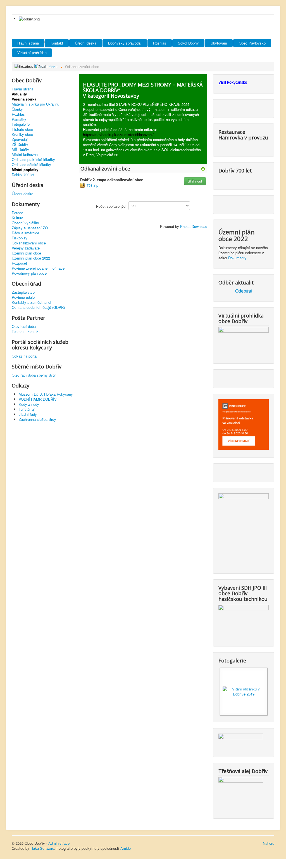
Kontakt (57, 43)
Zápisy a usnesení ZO (30, 227)
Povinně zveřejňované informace (38, 268)
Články (17, 109)
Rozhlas (159, 43)
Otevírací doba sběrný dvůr (34, 375)
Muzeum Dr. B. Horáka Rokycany (46, 394)
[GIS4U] (240, 740)
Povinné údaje (23, 297)
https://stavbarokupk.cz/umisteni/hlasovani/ (118, 134)
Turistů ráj (27, 409)
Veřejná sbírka (24, 99)
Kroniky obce (22, 134)
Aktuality (19, 94)
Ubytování (219, 43)
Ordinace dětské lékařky (31, 164)
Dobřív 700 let (23, 174)
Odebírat (243, 290)
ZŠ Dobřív (20, 144)
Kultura (17, 217)
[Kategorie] (203, 168)
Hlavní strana (28, 43)
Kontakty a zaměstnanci (31, 302)
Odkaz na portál (24, 356)
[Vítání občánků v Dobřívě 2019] (243, 691)
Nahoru (268, 843)
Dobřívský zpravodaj (124, 43)
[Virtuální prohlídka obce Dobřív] (243, 340)
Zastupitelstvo (23, 292)
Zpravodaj (20, 139)
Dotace (17, 212)
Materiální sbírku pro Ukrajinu (35, 104)
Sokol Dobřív (188, 43)
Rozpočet (19, 263)
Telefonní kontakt (26, 331)
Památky (19, 119)
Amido (125, 848)
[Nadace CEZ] (240, 793)
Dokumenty (237, 257)
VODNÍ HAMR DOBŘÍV (38, 399)
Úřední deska (85, 43)
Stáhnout (195, 181)
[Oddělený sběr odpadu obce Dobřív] (243, 528)
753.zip (92, 185)
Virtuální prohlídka (32, 52)
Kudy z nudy (29, 404)
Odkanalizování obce (29, 243)
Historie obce (22, 129)
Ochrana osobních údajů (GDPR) (38, 307)
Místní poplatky (25, 169)
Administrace (59, 843)
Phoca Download (193, 226)
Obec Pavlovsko (252, 43)
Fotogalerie (21, 124)
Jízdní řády (28, 414)
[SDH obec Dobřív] (243, 621)
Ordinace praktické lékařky (33, 159)
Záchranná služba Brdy (37, 419)
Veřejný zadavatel (26, 248)
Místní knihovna (25, 154)
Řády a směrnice (25, 232)
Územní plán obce (26, 253)
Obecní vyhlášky (25, 222)
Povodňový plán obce (29, 273)
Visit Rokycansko (232, 83)
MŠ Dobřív (20, 149)
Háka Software (42, 848)
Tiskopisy (19, 238)
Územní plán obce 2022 (31, 258)
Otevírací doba (24, 326)
